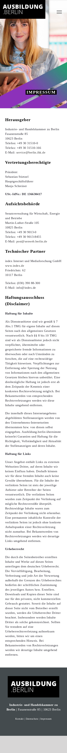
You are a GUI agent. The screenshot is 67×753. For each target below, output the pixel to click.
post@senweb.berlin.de (31, 241)
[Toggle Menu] (59, 12)
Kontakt (19, 719)
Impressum (46, 719)
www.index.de (14, 265)
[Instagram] (27, 728)
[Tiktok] (39, 728)
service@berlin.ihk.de (30, 152)
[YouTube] (33, 728)
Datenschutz (32, 719)
